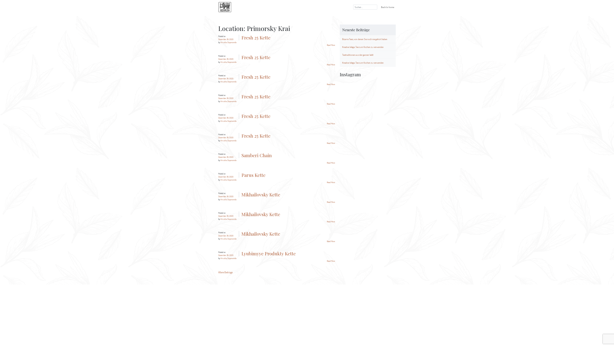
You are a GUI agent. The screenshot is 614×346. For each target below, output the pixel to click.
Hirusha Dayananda (228, 42)
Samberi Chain (256, 155)
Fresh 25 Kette (255, 37)
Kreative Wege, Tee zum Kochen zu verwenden (363, 46)
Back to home (387, 7)
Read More (331, 45)
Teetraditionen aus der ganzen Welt (357, 54)
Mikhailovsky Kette (260, 194)
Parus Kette (253, 175)
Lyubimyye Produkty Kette (268, 253)
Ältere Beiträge (225, 272)
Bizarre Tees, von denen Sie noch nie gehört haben (364, 39)
